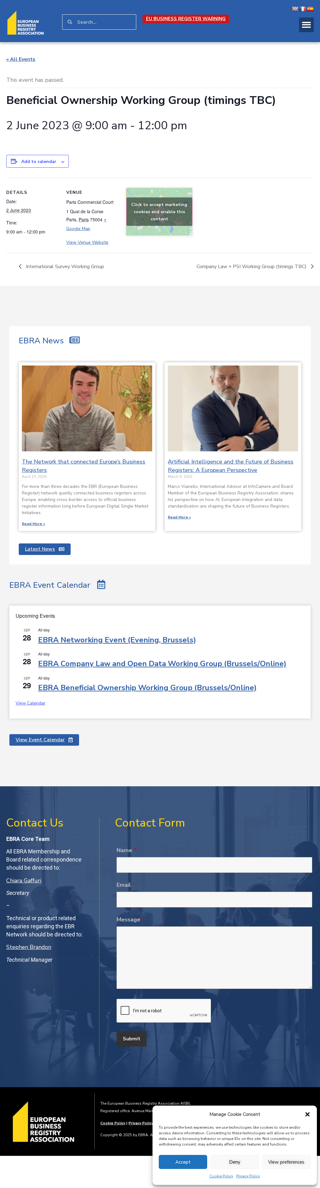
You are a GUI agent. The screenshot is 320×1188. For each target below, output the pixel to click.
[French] (302, 9)
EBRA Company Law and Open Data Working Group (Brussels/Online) (162, 664)
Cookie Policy (221, 1176)
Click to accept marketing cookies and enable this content (159, 211)
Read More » (33, 523)
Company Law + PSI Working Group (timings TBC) (252, 266)
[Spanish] (310, 9)
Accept (183, 1162)
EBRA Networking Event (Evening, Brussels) (117, 640)
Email (126, 885)
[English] (295, 9)
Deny (234, 1162)
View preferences (286, 1162)
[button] (307, 1114)
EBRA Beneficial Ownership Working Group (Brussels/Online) (147, 688)
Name (127, 850)
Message (131, 919)
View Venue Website (87, 242)
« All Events (20, 59)
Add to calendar (38, 161)
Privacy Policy (248, 1176)
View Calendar (30, 703)
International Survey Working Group (64, 266)
